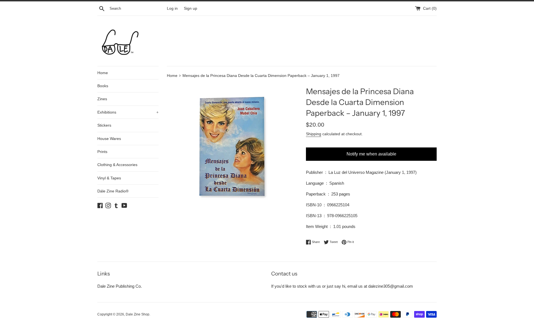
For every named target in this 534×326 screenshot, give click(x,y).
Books (102, 86)
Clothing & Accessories (117, 164)
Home (102, 73)
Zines (102, 99)
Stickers (104, 125)
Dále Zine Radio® (112, 191)
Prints (102, 151)
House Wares (109, 138)
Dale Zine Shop (137, 314)
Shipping (313, 134)
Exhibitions (128, 112)
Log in (172, 8)
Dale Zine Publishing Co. (119, 286)
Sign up (190, 8)
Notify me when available (371, 154)
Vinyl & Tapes (109, 178)
